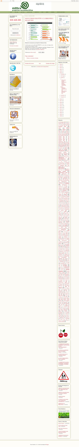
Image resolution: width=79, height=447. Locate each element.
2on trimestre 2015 (63, 134)
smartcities (60, 305)
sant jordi (60, 298)
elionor (59, 216)
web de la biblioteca (40, 49)
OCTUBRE (65, 265)
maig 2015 (67, 250)
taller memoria (64, 309)
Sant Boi (60, 295)
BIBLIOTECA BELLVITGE (61, 168)
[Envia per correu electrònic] (39, 52)
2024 (61, 64)
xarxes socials (61, 321)
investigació (60, 241)
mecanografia (63, 257)
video (59, 316)
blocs (59, 174)
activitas (59, 149)
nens (68, 262)
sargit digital (62, 301)
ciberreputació (64, 184)
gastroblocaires (60, 228)
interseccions (64, 240)
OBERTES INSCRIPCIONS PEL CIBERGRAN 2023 (63, 389)
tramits (68, 312)
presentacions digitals (62, 282)
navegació (63, 262)
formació (66, 224)
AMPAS (65, 154)
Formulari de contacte (14, 45)
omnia (62, 269)
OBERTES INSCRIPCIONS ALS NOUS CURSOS (63, 393)
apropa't (60, 160)
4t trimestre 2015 (63, 144)
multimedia (62, 261)
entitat (66, 217)
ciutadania (60, 188)
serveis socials (61, 303)
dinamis (62, 209)
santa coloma (66, 298)
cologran (59, 194)
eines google (66, 215)
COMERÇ (52, 12)
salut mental (65, 294)
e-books (59, 214)
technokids (60, 312)
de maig (62, 75)
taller (68, 308)
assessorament (60, 162)
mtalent (68, 260)
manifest (63, 252)
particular (66, 275)
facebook (60, 221)
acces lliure (67, 146)
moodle (68, 259)
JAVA (64, 241)
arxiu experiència (64, 161)
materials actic (66, 256)
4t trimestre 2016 (63, 145)
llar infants (60, 249)
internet (67, 239)
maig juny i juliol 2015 (64, 251)
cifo (66, 186)
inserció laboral (66, 238)
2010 (61, 112)
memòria (66, 258)
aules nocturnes (62, 164)
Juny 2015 (61, 244)
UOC (63, 314)
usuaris (67, 314)
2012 (61, 109)
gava (65, 228)
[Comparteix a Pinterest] (43, 52)
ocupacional (66, 267)
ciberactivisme (63, 181)
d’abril (62, 77)
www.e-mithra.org (13, 41)
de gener (63, 96)
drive (64, 213)
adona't (68, 150)
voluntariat (66, 317)
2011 (61, 110)
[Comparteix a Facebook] (42, 52)
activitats (65, 149)
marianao (66, 254)
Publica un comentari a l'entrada (32, 58)
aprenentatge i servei (65, 156)
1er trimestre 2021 (62, 125)
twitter (67, 313)
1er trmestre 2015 (63, 126)
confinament (65, 198)
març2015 (60, 254)
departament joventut (65, 206)
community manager (65, 196)
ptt (61, 286)
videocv (63, 316)
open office (60, 274)
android (59, 155)
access (61, 148)
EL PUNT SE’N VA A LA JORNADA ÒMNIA (62, 355)
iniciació (60, 238)
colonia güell (60, 195)
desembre (66, 207)
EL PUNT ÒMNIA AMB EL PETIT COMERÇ (63, 359)
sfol (61, 304)
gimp (67, 232)
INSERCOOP (62, 239)
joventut (66, 242)
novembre (65, 264)
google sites (65, 233)
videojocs (67, 316)
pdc (59, 276)
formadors (60, 225)
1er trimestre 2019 (64, 124)
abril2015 (61, 146)
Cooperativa (62, 200)
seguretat (65, 302)
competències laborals (64, 197)
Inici (40, 63)
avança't (68, 164)
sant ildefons (60, 297)
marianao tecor (60, 255)
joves (59, 243)
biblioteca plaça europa (63, 170)
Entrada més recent (29, 63)
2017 (61, 100)
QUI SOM (16, 12)
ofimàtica (67, 268)
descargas (61, 207)
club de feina (60, 193)
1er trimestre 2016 (62, 122)
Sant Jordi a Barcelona (62, 428)
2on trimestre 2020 (63, 139)
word (64, 320)
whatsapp (67, 318)
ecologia (61, 215)
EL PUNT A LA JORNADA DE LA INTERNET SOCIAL (63, 351)
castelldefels (65, 178)
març (67, 253)
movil (65, 260)
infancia (59, 237)
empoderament (65, 216)
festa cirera (64, 223)
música (67, 261)
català (59, 179)
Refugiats (65, 289)
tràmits (61, 313)
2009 (61, 114)
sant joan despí (66, 297)
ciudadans (65, 187)
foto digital (65, 225)
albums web (66, 151)
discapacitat (67, 209)
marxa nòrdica (66, 255)
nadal (59, 262)
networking (62, 263)
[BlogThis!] (40, 52)
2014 (61, 105)
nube (59, 265)
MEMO (47, 12)
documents (60, 211)
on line (63, 273)
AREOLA (68, 160)
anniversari (66, 155)
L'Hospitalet (67, 244)
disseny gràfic (64, 210)
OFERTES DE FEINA (61, 12)
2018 (61, 99)
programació (66, 284)
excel (66, 220)
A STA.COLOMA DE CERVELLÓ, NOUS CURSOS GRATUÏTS (63, 82)
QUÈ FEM (22, 12)
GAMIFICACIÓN (61, 396)
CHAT (42, 12)
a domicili (67, 145)
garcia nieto (64, 227)
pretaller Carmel (60, 283)
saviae (67, 301)
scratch (59, 302)
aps (64, 160)
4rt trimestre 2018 (65, 143)
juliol (68, 243)
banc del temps (65, 166)
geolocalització (66, 231)
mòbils (59, 259)
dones (59, 212)
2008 (61, 115)
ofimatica (62, 268)
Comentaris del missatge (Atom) (42, 66)
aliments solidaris (62, 152)
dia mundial (60, 208)
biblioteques (64, 173)
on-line (67, 273)
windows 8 (60, 320)
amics (59, 154)
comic (59, 196)
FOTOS (59, 226)
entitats (59, 218)
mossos (60, 260)
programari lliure (61, 285)
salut (59, 294)
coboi (67, 193)
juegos (65, 243)
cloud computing (65, 192)
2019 (61, 72)
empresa (60, 217)
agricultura (61, 151)
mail (59, 252)
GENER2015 (63, 229)
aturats (68, 163)
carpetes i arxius (63, 177)
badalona (62, 165)
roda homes (60, 293)
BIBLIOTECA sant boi (63, 172)
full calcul (64, 226)
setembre (67, 303)
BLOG (11, 12)
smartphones (66, 305)
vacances (60, 315)
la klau (63, 246)
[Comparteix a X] (41, 52)
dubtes (67, 213)
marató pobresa (61, 253)
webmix (63, 318)
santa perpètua (66, 300)
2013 (61, 107)
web (59, 318)
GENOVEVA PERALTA (61, 230)
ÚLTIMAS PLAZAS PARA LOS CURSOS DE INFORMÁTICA (63, 400)
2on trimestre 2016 (62, 135)
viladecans (61, 317)
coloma (65, 194)
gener (68, 228)
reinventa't (60, 290)
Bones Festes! (61, 423)
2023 (67, 132)
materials (61, 256)
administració (61, 150)
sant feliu (65, 296)
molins (63, 259)
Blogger (47, 444)
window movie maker (64, 319)
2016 (61, 102)
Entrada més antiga (50, 63)
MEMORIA (60, 258)
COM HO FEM (29, 12)
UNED (59, 314)
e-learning (64, 214)
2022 (61, 67)
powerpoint (60, 281)
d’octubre (63, 74)
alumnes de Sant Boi (63, 153)
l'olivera (61, 245)
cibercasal (60, 182)
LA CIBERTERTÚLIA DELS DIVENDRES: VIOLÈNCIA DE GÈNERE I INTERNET (63, 363)
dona (65, 211)
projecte (67, 285)
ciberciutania (66, 182)
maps (67, 252)
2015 (61, 104)
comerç (66, 195)
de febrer (63, 95)
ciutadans (64, 190)
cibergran (67, 183)
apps (59, 156)
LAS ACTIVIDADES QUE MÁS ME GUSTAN (63, 432)
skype (66, 304)
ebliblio (68, 214)
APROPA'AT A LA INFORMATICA (63, 158)
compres (60, 198)
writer (67, 320)
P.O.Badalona (66, 274)
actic (66, 148)
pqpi (66, 281)
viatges (67, 315)
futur (68, 226)
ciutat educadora (61, 191)
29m (62, 133)
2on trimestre (66, 133)
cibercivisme (60, 183)
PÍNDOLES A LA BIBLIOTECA (61, 404)
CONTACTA (37, 12)
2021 (61, 69)
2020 (61, 71)
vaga (64, 315)
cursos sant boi (64, 205)
